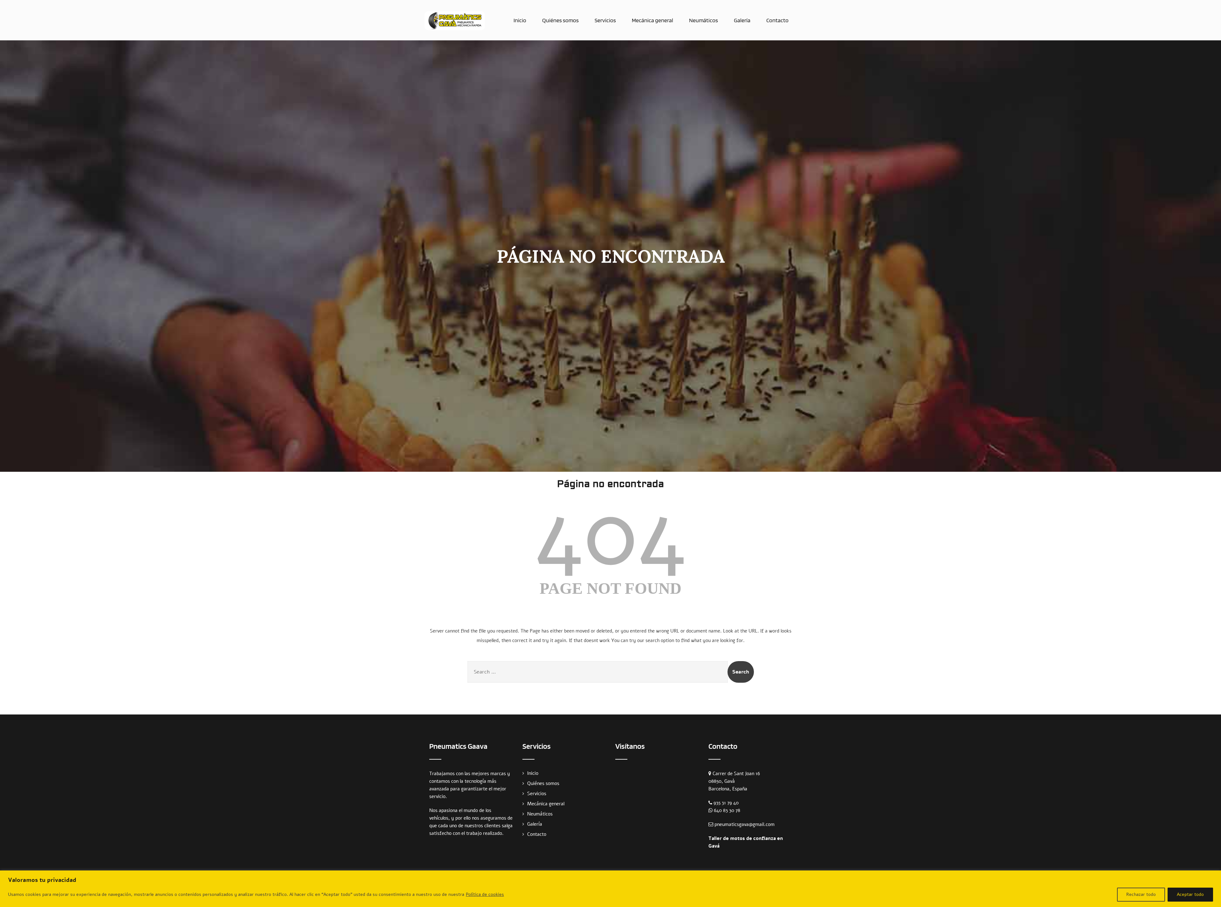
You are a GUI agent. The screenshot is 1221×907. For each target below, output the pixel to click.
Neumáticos (703, 20)
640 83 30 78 (727, 810)
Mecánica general (652, 20)
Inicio (520, 20)
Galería (742, 20)
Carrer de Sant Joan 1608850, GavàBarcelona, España (734, 781)
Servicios (605, 20)
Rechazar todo (1141, 894)
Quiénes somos (560, 20)
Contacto (777, 20)
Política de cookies (485, 894)
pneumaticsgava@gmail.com (744, 824)
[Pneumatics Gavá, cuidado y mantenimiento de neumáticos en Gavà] (454, 20)
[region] (610, 888)
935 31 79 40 (726, 803)
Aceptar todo (1190, 894)
